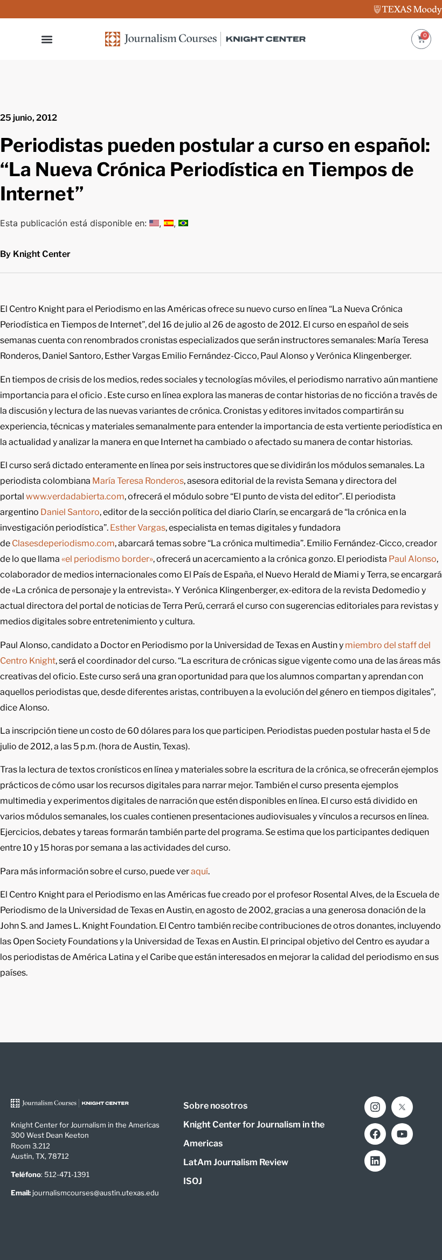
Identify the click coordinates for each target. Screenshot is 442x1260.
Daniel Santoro (70, 512)
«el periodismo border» (107, 559)
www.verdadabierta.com (75, 496)
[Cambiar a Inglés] (154, 223)
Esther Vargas (137, 528)
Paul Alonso (413, 559)
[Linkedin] (375, 1161)
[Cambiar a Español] (169, 223)
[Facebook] (375, 1134)
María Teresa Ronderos (138, 481)
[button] (47, 39)
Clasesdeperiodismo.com (63, 543)
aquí (199, 871)
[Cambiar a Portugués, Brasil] (183, 223)
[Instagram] (375, 1107)
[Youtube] (402, 1134)
